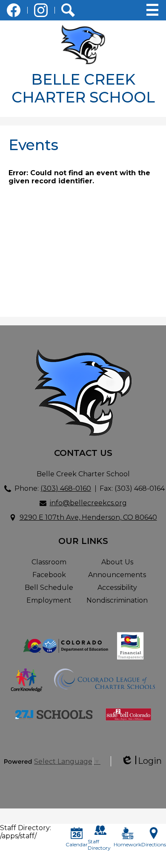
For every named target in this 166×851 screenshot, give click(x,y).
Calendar (77, 844)
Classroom (48, 562)
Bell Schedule (49, 587)
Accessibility (117, 587)
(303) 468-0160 (65, 488)
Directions (153, 844)
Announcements (117, 575)
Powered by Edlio (19, 761)
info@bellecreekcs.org (88, 503)
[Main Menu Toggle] (152, 9)
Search (68, 10)
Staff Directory (99, 844)
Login (141, 761)
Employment (49, 600)
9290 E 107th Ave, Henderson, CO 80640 (88, 517)
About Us (117, 562)
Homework (127, 844)
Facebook (13, 10)
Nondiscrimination (117, 600)
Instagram (41, 10)
